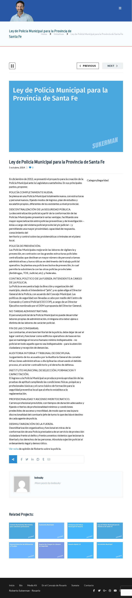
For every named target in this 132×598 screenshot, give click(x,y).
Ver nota (13, 448)
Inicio (11, 585)
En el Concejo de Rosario (54, 585)
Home (44, 34)
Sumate (75, 585)
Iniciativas (58, 34)
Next (111, 65)
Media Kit (32, 585)
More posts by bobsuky (47, 482)
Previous (89, 65)
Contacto (89, 585)
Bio (21, 585)
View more (22, 531)
